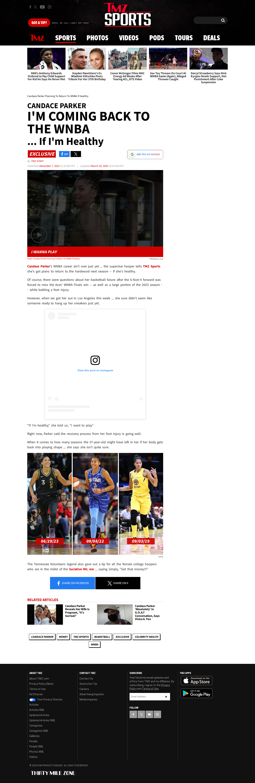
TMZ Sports (151, 266)
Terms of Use (37, 689)
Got (39, 23)
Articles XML (36, 709)
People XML (36, 746)
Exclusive (122, 636)
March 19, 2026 (99, 166)
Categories (36, 725)
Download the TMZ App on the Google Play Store (196, 693)
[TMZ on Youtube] (42, 7)
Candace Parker (42, 636)
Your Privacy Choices (49, 699)
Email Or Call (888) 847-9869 (70, 23)
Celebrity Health (146, 636)
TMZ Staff (37, 161)
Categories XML (38, 730)
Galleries (34, 736)
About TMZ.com (39, 678)
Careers (84, 689)
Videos (129, 38)
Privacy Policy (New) (41, 683)
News (37, 38)
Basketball (102, 636)
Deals (211, 38)
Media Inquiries (88, 699)
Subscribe (166, 696)
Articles (34, 704)
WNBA (94, 644)
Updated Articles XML (42, 720)
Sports (65, 38)
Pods (156, 38)
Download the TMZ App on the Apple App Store (196, 680)
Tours (184, 38)
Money (63, 636)
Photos (97, 38)
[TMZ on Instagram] (49, 7)
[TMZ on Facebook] (30, 7)
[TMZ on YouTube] (149, 714)
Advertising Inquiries (92, 694)
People (33, 741)
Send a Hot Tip (88, 683)
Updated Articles (39, 715)
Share (75, 583)
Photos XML (36, 751)
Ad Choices (36, 694)
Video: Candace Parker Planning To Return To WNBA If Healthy (53, 258)
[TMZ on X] (35, 7)
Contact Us (86, 678)
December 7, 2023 (49, 166)
